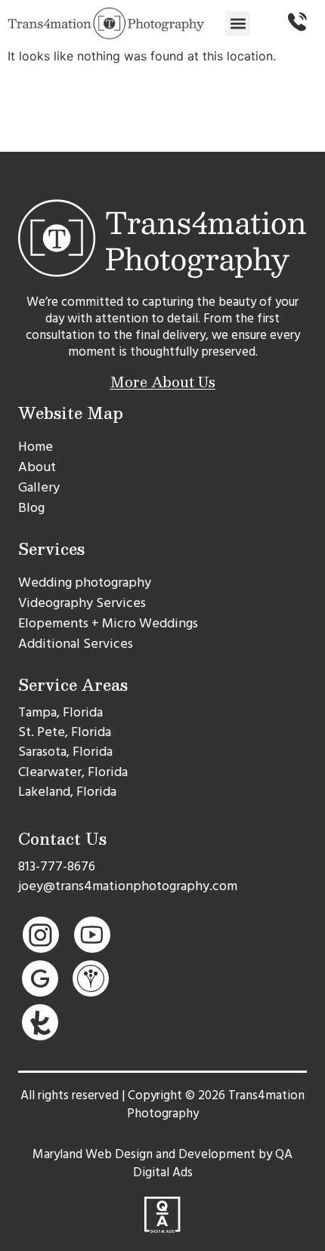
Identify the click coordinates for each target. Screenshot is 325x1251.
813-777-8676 (56, 866)
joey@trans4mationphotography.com (127, 886)
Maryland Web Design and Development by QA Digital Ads (162, 1163)
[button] (237, 23)
